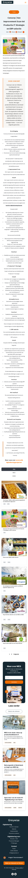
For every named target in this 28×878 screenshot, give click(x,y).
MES (14, 472)
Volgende (16, 654)
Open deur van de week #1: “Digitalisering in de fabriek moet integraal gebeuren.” (13, 800)
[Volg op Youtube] (15, 874)
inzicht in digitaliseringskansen (14, 205)
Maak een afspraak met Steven (14, 863)
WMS (14, 476)
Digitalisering (8, 742)
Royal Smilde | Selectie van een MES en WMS (13, 614)
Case (14, 12)
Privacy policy (19, 868)
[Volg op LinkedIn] (12, 874)
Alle (14, 469)
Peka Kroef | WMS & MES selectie (10, 557)
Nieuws (20, 807)
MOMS (15, 807)
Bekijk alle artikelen (14, 711)
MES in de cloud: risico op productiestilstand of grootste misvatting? (13, 735)
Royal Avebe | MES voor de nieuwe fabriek (12, 643)
